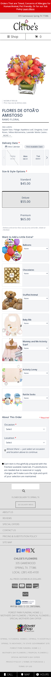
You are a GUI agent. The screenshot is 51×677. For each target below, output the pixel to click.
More (5, 135)
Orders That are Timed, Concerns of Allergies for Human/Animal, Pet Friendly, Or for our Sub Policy (25, 6)
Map (26, 674)
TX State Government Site (36, 643)
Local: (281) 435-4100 (25, 572)
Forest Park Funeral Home (24, 612)
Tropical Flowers (38, 615)
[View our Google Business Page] (23, 551)
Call (9, 674)
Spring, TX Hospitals (40, 639)
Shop (14, 36)
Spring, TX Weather (11, 643)
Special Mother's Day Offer (25, 618)
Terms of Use (25, 666)
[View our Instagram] (28, 551)
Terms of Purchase (33, 662)
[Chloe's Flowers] (25, 29)
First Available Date (34, 146)
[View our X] (32, 551)
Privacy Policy (13, 662)
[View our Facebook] (18, 551)
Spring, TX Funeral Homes (13, 639)
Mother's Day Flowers (14, 615)
